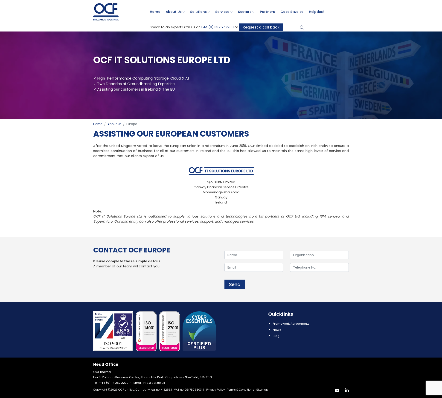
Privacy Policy (215, 390)
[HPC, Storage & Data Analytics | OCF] (106, 11)
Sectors (245, 11)
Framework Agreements (291, 323)
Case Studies (291, 11)
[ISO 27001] (170, 331)
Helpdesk (317, 11)
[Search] (302, 27)
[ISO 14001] (146, 331)
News (277, 330)
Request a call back (261, 27)
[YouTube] (337, 390)
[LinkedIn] (347, 390)
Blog (276, 336)
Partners (267, 11)
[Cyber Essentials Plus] (199, 331)
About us (174, 11)
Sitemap (262, 390)
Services (222, 11)
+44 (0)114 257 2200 (217, 27)
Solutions (199, 11)
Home (155, 11)
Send (235, 284)
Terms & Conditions (240, 390)
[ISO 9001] (113, 331)
